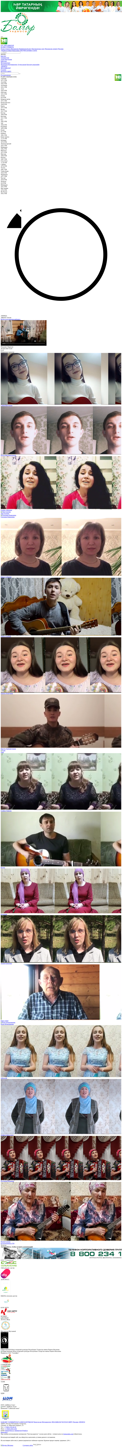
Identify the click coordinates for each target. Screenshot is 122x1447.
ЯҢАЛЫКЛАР (9, 45)
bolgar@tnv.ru (9, 1430)
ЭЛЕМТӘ (4, 66)
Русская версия (6, 75)
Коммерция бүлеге (25, 49)
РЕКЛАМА (16, 50)
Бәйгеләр (4, 61)
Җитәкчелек (15, 49)
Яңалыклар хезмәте (51, 49)
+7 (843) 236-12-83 (11, 1429)
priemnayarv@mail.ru (21, 1430)
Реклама (60, 49)
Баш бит (3, 56)
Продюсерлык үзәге (38, 49)
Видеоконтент (12, 64)
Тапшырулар (5, 58)
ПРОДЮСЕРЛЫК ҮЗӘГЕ (28, 50)
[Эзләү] (19, 73)
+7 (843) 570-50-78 (10, 1427)
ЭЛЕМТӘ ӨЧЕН (6, 50)
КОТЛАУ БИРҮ (6, 71)
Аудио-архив (22, 64)
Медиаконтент (5, 63)
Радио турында (6, 49)
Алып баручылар (6, 59)
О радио (3, 70)
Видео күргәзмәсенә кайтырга (10, 319)
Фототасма (4, 64)
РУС (2, 45)
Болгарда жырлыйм (33, 64)
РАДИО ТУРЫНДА (7, 47)
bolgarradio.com (68, 1434)
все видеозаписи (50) (7, 1243)
